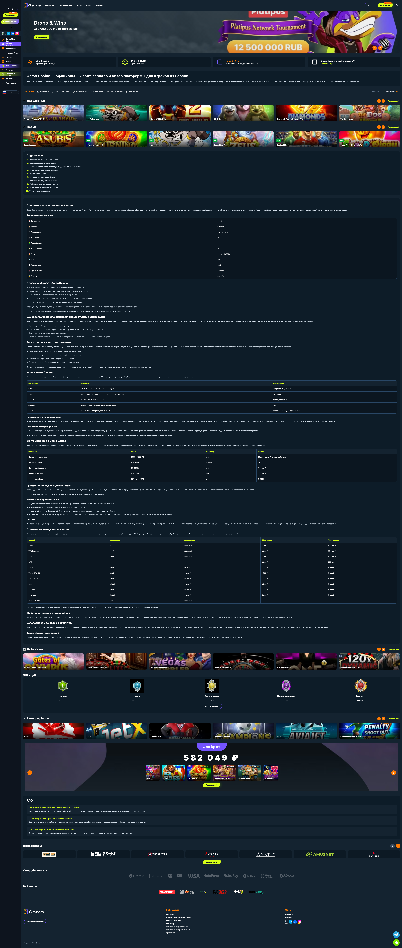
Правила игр (171, 933)
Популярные (44, 91)
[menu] (17, 3)
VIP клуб (288, 917)
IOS (14, 27)
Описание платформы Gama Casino (44, 160)
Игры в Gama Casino (37, 174)
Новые (56, 91)
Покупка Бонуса (81, 91)
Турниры (99, 5)
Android (3, 27)
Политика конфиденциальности (178, 930)
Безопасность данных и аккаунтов (43, 187)
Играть (40, 37)
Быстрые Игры (65, 5)
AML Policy (170, 924)
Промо (88, 5)
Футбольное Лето (116, 91)
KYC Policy (170, 914)
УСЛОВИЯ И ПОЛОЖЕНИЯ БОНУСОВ (179, 917)
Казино (79, 5)
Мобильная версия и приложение (43, 184)
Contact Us (289, 914)
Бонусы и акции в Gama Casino (42, 177)
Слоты (67, 91)
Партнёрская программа (35, 921)
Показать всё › (394, 101)
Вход (10, 9)
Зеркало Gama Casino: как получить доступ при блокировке (55, 167)
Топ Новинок (133, 91)
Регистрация (10, 15)
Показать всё (211, 785)
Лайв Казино (49, 5)
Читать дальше (211, 706)
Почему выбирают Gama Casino (42, 163)
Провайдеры (390, 91)
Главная (31, 91)
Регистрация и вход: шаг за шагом (43, 170)
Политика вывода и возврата (177, 927)
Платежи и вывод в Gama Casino (43, 181)
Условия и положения (174, 921)
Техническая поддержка (39, 191)
